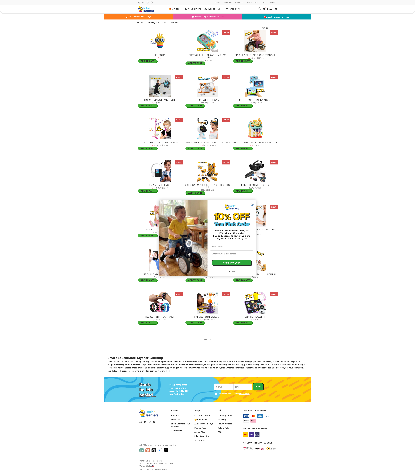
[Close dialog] (252, 204)
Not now (232, 271)
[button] (231, 263)
